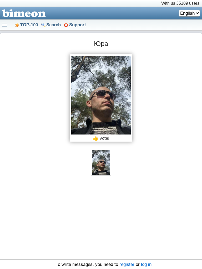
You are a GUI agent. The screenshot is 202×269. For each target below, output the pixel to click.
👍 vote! (101, 138)
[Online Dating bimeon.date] (23, 13)
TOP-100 (29, 24)
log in (146, 264)
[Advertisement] (101, 220)
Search (53, 24)
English (187, 13)
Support (77, 24)
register (126, 264)
